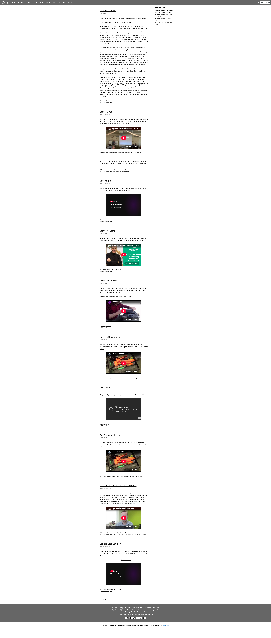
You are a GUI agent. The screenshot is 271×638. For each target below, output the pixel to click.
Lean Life (143, 608)
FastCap (127, 612)
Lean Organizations (106, 219)
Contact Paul (149, 614)
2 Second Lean (105, 100)
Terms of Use (132, 614)
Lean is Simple (107, 112)
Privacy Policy (122, 614)
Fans (64, 2)
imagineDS (166, 625)
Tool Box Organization (110, 337)
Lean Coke (105, 387)
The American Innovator (120, 169)
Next (107, 600)
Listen (60, 2)
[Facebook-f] (137, 618)
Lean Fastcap (117, 269)
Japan (13, 2)
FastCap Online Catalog (138, 612)
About (69, 2)
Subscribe (160, 610)
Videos (53, 2)
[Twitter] (133, 618)
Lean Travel (135, 608)
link (101, 165)
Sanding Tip (105, 181)
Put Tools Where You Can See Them (164, 10)
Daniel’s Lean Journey (110, 544)
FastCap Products (115, 378)
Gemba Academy (108, 231)
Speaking (42, 2)
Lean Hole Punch (108, 10)
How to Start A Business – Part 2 (163, 12)
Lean (18, 2)
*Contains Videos (105, 169)
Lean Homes (127, 378)
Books (22, 2)
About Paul (140, 614)
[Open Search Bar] (258, 2)
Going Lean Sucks (108, 281)
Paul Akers (116, 171)
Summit (48, 2)
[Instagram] (126, 618)
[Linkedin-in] (140, 618)
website (138, 153)
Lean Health (127, 608)
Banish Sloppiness (153, 608)
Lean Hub (36, 2)
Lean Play (111, 610)
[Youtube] (130, 618)
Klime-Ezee (120, 534)
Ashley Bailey (113, 534)
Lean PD (118, 610)
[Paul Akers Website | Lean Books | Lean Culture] (5, 2)
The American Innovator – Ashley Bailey (118, 485)
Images (153, 610)
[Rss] (144, 618)
